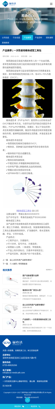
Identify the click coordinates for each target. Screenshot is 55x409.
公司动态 (5, 38)
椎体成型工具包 (24, 211)
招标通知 (49, 38)
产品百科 (38, 38)
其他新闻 (5, 43)
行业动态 (16, 38)
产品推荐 (27, 38)
